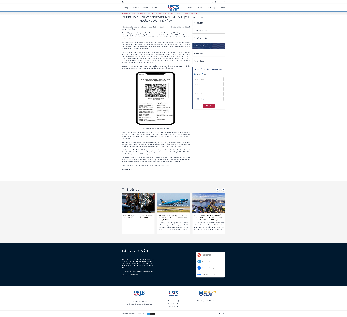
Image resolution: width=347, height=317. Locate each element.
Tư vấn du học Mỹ (173, 301)
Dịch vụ (136, 8)
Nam (198, 74)
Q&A (216, 2)
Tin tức (189, 8)
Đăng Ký (208, 106)
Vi (219, 2)
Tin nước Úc (141, 13)
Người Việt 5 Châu (201, 53)
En (224, 2)
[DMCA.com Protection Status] (150, 314)
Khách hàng (211, 8)
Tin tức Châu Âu (200, 30)
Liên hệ (222, 8)
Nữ (205, 74)
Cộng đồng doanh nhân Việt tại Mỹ (208, 301)
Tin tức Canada (200, 38)
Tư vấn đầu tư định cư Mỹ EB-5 (139, 301)
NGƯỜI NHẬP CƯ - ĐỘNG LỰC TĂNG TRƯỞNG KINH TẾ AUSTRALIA (138, 217)
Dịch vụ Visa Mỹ (173, 307)
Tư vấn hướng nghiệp (173, 304)
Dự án (145, 8)
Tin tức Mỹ (198, 23)
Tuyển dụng (199, 61)
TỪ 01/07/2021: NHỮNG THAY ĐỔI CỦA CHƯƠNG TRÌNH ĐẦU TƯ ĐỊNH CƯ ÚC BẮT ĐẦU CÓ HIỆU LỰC (208, 218)
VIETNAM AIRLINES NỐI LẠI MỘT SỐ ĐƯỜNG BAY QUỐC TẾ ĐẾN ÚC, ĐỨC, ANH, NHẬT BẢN (173, 218)
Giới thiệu (125, 8)
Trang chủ (125, 13)
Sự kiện (199, 8)
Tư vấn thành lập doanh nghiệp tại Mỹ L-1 (139, 304)
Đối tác (155, 8)
